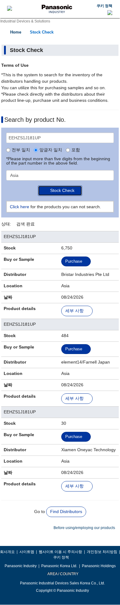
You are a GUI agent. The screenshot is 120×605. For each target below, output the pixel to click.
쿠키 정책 (104, 6)
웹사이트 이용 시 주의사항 (60, 552)
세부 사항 (74, 310)
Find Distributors (66, 511)
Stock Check (42, 32)
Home (15, 32)
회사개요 (7, 552)
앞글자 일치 (50, 150)
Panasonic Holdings (99, 566)
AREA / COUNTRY (62, 574)
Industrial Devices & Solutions (25, 21)
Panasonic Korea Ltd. (59, 566)
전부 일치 (21, 150)
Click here (19, 206)
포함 (75, 150)
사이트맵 (26, 552)
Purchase (73, 261)
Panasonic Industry (21, 566)
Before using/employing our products (84, 528)
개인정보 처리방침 (102, 552)
